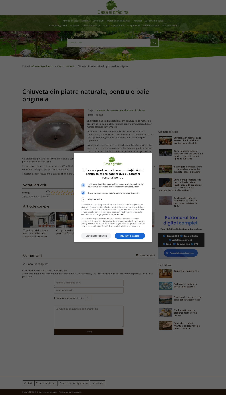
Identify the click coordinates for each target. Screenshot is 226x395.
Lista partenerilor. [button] (117, 214)
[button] (113, 199)
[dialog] (113, 197)
